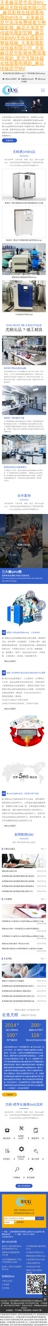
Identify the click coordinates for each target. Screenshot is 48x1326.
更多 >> (43, 849)
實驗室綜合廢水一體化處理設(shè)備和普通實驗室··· (21, 929)
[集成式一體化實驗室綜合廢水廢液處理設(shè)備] (24, 185)
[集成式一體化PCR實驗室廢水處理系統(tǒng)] (24, 222)
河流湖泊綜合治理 (33, 1267)
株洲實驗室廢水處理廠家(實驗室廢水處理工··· (19, 986)
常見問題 (5, 1288)
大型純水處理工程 (33, 1263)
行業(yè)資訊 (7, 1281)
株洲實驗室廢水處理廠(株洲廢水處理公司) (17, 891)
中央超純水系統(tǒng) (24, 314)
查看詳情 (9, 140)
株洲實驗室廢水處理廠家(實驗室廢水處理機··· (19, 881)
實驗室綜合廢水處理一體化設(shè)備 (15, 944)
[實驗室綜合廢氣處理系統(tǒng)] (24, 259)
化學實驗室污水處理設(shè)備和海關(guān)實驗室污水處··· (23, 936)
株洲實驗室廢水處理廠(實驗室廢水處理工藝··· (19, 996)
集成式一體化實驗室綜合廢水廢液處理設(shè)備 (24, 203)
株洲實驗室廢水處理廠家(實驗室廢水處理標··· (19, 876)
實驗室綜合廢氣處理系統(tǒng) (24, 277)
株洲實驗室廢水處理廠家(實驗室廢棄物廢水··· (19, 886)
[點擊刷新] (19, 1222)
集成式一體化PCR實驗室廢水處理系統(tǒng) (24, 240)
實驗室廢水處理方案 (9, 871)
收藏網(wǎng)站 (27, 79)
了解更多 (9, 1095)
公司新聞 (5, 1284)
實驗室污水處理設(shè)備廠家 (13, 981)
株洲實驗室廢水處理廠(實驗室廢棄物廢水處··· (19, 1001)
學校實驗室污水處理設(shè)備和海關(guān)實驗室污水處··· (23, 921)
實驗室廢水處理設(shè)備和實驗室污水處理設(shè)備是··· (23, 949)
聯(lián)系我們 (11, 79)
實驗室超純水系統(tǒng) (35, 1256)
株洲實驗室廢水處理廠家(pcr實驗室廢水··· (17, 991)
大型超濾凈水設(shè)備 (35, 1259)
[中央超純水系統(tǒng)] (24, 296)
